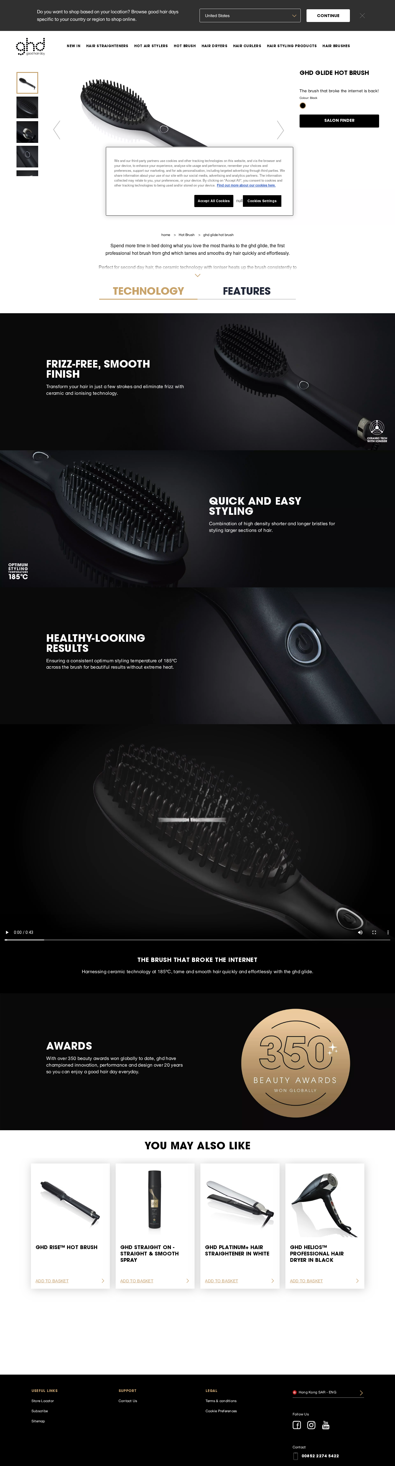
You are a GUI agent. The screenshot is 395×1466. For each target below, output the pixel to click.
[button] (303, 105)
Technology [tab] (148, 292)
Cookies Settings (262, 200)
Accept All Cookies (214, 200)
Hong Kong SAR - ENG (317, 1392)
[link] (73, 46)
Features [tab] (247, 292)
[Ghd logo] (30, 46)
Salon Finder (339, 121)
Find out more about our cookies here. (246, 185)
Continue (328, 16)
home (166, 235)
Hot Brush (187, 235)
